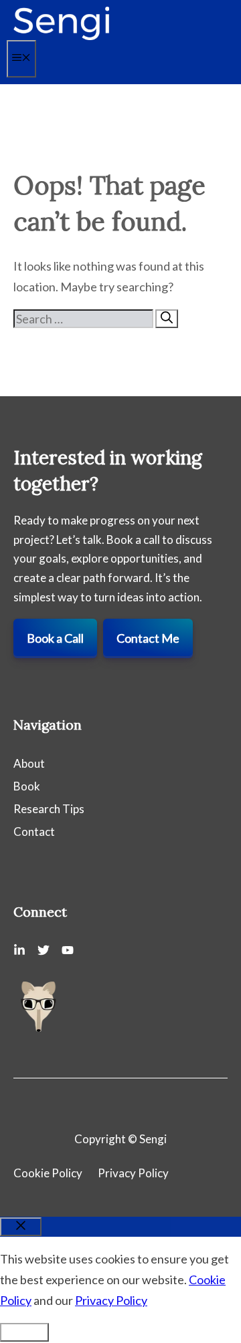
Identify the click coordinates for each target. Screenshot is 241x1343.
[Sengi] (61, 36)
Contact (34, 832)
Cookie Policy (47, 1173)
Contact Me (147, 638)
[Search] (166, 318)
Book (26, 786)
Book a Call (55, 638)
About (29, 763)
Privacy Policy (133, 1173)
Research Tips (48, 809)
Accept (24, 1332)
